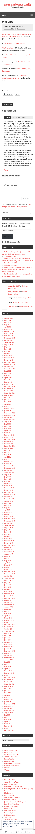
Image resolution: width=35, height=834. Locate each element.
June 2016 (7, 585)
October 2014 (8, 629)
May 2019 (7, 508)
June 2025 (7, 349)
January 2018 (8, 543)
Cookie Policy (9, 826)
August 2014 (8, 633)
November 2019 (9, 494)
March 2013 (8, 671)
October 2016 (8, 576)
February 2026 (9, 331)
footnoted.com (9, 791)
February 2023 (9, 408)
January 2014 (8, 649)
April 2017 (7, 563)
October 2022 (8, 417)
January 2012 (8, 702)
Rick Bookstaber (9, 815)
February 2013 (9, 673)
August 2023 (8, 395)
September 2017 (9, 552)
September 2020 (9, 472)
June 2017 (7, 558)
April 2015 (7, 616)
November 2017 (9, 547)
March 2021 (8, 459)
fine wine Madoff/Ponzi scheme (14, 43)
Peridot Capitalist (10, 813)
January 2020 (8, 490)
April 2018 (7, 536)
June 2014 (7, 638)
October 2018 (8, 523)
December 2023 (9, 386)
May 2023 (7, 402)
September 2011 (9, 710)
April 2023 (7, 404)
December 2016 (9, 572)
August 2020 (8, 475)
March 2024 (8, 380)
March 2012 (8, 697)
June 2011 (7, 717)
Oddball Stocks (9, 761)
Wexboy (7, 770)
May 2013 (7, 666)
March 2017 (8, 565)
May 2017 (7, 561)
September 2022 (9, 419)
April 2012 (7, 695)
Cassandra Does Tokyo (11, 782)
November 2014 (9, 627)
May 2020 (7, 481)
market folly (8, 808)
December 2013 (9, 651)
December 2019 (9, 492)
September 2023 (9, 393)
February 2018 (9, 541)
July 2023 (7, 397)
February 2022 (9, 435)
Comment (26, 198)
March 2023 (8, 406)
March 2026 (8, 329)
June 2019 (7, 505)
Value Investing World (11, 765)
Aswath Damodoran (10, 757)
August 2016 (8, 580)
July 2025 (7, 347)
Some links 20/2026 (10, 256)
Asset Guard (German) (11, 754)
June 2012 (7, 691)
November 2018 (9, 521)
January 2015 (8, 622)
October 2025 (8, 340)
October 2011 (8, 708)
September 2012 (9, 684)
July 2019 (7, 503)
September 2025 (9, 342)
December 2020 (9, 466)
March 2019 (8, 512)
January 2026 (8, 333)
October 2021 (8, 444)
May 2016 (7, 587)
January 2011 (8, 728)
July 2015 (7, 609)
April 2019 (7, 510)
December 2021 (9, 439)
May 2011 (7, 719)
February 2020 (9, 488)
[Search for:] (17, 213)
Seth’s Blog (8, 817)
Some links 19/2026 (10, 263)
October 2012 (8, 682)
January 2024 (8, 384)
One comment (21, 29)
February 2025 (9, 358)
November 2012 (9, 680)
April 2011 (7, 721)
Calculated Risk (9, 780)
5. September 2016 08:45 (19, 117)
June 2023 (7, 400)
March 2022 (8, 433)
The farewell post (8, 48)
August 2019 (8, 501)
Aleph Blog (8, 752)
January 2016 (8, 596)
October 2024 (8, 367)
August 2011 (8, 713)
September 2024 (9, 369)
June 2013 (7, 664)
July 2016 (7, 583)
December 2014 (9, 624)
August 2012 (8, 686)
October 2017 (8, 550)
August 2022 (8, 422)
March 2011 (8, 724)
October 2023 (8, 391)
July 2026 (7, 320)
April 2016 (7, 589)
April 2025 (7, 353)
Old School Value (10, 811)
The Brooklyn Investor (11, 819)
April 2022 (7, 430)
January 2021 (8, 464)
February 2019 (9, 514)
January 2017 (8, 569)
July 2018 (7, 530)
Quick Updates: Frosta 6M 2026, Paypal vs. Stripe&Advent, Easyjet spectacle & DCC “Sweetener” (17, 269)
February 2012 (9, 699)
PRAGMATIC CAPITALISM (12, 763)
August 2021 (8, 448)
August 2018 (8, 527)
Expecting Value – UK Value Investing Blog (18, 789)
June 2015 (7, 611)
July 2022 (7, 424)
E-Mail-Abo (7, 218)
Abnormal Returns (10, 750)
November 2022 (9, 415)
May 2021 (7, 455)
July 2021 (7, 450)
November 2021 (9, 441)
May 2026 (7, 325)
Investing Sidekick (10, 800)
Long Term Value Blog (11, 804)
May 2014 (7, 640)
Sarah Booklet (12, 307)
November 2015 (9, 600)
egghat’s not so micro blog (13, 786)
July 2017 (7, 556)
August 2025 (8, 344)
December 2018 (9, 519)
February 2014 (9, 647)
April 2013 (7, 669)
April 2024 (7, 378)
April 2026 (7, 327)
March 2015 (8, 618)
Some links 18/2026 (10, 265)
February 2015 (9, 620)
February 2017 (9, 567)
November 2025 (9, 338)
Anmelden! (7, 236)
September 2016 (9, 578)
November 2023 (9, 389)
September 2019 (9, 499)
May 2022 (7, 428)
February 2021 (9, 461)
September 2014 (9, 631)
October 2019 (8, 497)
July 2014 (7, 636)
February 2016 (9, 594)
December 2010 (9, 730)
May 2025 (7, 351)
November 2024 (9, 364)
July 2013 (7, 662)
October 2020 (8, 470)
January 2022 (8, 437)
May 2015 (7, 613)
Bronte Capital (9, 759)
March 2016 (8, 591)
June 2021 (7, 453)
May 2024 (7, 375)
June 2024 (7, 373)
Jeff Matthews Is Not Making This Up (16, 802)
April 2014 (7, 642)
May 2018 (7, 534)
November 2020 (9, 468)
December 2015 (9, 598)
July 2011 (7, 715)
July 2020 (7, 477)
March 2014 (8, 644)
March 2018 (8, 538)
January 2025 (8, 360)
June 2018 (7, 532)
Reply (6, 170)
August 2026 (8, 318)
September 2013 (9, 658)
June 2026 (7, 322)
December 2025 (9, 336)
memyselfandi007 (9, 29)
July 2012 (7, 688)
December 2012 (9, 677)
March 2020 (8, 486)
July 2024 (7, 371)
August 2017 (8, 554)
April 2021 (7, 457)
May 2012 (7, 693)
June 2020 (7, 479)
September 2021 (9, 446)
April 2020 (7, 483)
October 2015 (8, 602)
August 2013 (8, 660)
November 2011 (9, 706)
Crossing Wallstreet (10, 784)
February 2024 (9, 382)
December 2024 (9, 362)
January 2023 (8, 411)
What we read (8, 104)
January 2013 (8, 675)
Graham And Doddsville (12, 797)
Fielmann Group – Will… (23, 298)
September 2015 (9, 605)
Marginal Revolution (11, 806)
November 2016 (9, 574)
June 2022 (7, 426)
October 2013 (8, 655)
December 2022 (9, 413)
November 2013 (9, 653)
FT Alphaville (8, 793)
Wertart (7, 768)
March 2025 (8, 356)
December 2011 (9, 704)
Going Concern (9, 795)
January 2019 (8, 516)
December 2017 (9, 545)
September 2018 (9, 525)
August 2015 (8, 607)
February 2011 (9, 726)
